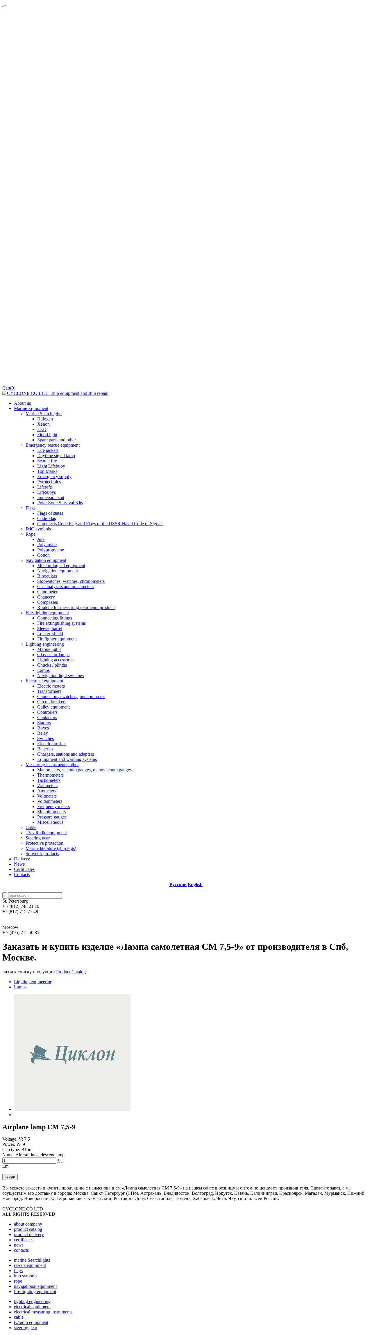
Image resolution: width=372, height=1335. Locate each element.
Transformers (49, 691)
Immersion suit (50, 497)
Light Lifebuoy (51, 466)
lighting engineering (32, 1301)
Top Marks (47, 471)
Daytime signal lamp (56, 455)
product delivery (29, 1234)
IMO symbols (38, 528)
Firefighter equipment (57, 638)
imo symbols (25, 1275)
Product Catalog (71, 971)
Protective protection (44, 843)
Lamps (43, 670)
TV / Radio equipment (46, 832)
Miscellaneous (50, 822)
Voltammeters (49, 801)
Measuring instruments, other (52, 764)
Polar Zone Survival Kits (60, 502)
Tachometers (48, 780)
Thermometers (50, 775)
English (195, 884)
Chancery (46, 596)
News (19, 864)
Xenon (43, 424)
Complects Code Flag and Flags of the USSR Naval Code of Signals (100, 523)
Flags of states (50, 513)
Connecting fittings (54, 617)
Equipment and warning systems (67, 759)
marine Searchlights (32, 1260)
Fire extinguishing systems (61, 623)
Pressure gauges (52, 816)
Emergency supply (54, 476)
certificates (23, 1239)
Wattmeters (47, 785)
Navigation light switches (60, 675)
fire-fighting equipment (35, 1291)
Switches (45, 738)
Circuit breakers (51, 701)
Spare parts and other (56, 439)
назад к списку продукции (28, 971)
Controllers (47, 712)
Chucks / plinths (52, 665)
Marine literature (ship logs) (51, 848)
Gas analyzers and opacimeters (65, 586)
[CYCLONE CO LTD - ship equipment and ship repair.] (55, 393)
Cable (31, 827)
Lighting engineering (45, 644)
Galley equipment (53, 706)
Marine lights (49, 649)
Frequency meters (53, 806)
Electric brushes (51, 743)
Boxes (43, 727)
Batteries (45, 748)
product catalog (28, 1229)
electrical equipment (32, 1306)
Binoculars (47, 576)
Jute (40, 539)
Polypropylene (50, 549)
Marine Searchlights (44, 413)
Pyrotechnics (49, 481)
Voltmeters (47, 795)
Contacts (22, 874)
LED (41, 429)
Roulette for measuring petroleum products (76, 607)
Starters (44, 722)
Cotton (43, 555)
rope (18, 1281)
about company (28, 1224)
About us (22, 403)
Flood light (47, 434)
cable (19, 1317)
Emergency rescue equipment (53, 445)
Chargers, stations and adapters (65, 754)
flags (18, 1270)
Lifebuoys (46, 492)
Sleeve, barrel (49, 628)
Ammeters (46, 790)
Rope (30, 534)
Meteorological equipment (61, 565)
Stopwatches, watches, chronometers (71, 581)
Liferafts (45, 486)
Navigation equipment (46, 560)
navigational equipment (35, 1286)
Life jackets (47, 450)
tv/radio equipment (31, 1322)
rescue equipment (30, 1265)
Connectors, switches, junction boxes (71, 696)
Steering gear (38, 837)
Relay (42, 733)
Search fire (47, 460)
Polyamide (47, 544)
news (19, 1244)
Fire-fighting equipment (47, 612)
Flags (30, 507)
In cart (10, 1177)
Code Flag (46, 518)
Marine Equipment (31, 408)
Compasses (47, 602)
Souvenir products (42, 853)
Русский (178, 884)
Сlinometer (47, 591)
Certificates (24, 869)
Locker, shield (50, 633)
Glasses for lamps (53, 654)
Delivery (22, 858)
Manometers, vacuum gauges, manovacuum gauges (84, 769)
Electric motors (51, 686)
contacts (21, 1250)
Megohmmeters (51, 811)
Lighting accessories (55, 659)
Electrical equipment (44, 680)
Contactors (47, 717)
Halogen (45, 418)
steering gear (25, 1327)
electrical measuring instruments (43, 1311)
